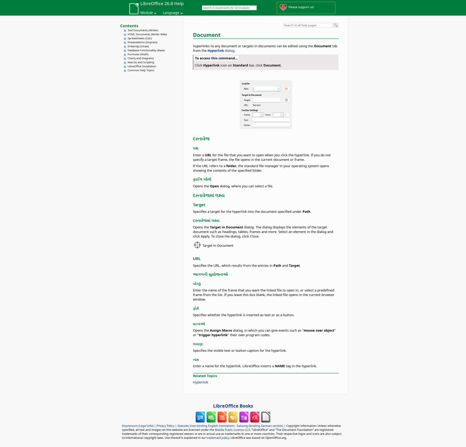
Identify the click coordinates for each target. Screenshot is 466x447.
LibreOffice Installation (142, 66)
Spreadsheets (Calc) (140, 38)
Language (171, 12)
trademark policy (218, 438)
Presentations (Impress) (142, 42)
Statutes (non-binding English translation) (205, 426)
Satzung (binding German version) (260, 426)
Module (146, 12)
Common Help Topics (141, 70)
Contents (129, 25)
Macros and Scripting (141, 62)
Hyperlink (200, 382)
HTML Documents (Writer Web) (147, 34)
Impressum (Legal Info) (137, 426)
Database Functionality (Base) (146, 50)
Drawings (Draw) (138, 46)
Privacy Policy (165, 426)
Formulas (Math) (138, 54)
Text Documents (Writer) (143, 30)
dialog (221, 50)
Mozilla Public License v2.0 (232, 430)
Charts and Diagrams (141, 58)
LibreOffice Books (233, 406)
